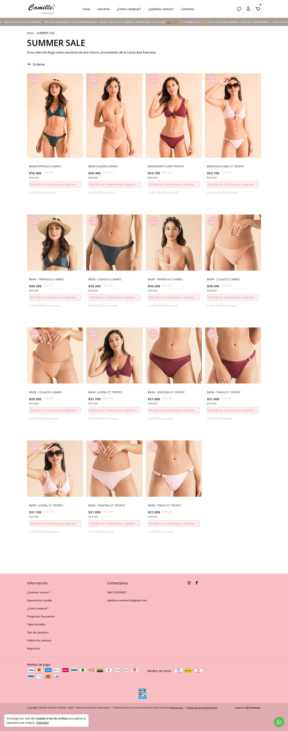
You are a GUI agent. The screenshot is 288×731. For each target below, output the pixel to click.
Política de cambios (39, 640)
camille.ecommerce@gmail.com (127, 600)
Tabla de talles (36, 624)
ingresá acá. (176, 707)
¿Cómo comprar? (129, 9)
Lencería (103, 9)
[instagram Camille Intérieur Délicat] (189, 583)
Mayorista (33, 648)
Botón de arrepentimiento (202, 707)
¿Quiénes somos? (161, 9)
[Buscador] (239, 9)
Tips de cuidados (38, 632)
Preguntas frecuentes (41, 616)
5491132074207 (116, 592)
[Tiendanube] (248, 708)
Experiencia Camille (39, 600)
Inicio (86, 9)
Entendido (42, 722)
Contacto (187, 9)
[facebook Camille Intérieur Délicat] (196, 583)
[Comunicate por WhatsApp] (279, 722)
